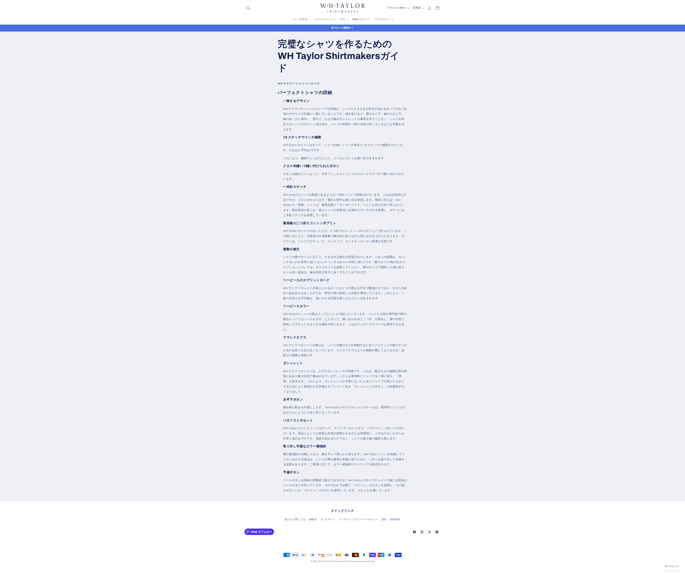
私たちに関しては (295, 519)
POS (344, 561)
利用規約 (395, 519)
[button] (248, 8)
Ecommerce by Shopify (363, 561)
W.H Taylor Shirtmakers (330, 561)
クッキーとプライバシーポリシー (358, 519)
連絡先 (313, 519)
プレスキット (328, 519)
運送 (384, 519)
